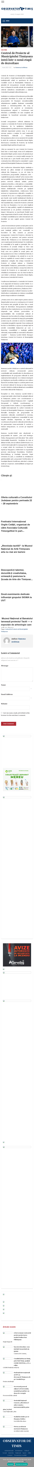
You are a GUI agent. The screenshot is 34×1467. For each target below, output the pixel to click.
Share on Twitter (8, 471)
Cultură (4, 50)
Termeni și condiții (20, 1455)
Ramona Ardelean (21, 67)
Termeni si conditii (21, 1464)
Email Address (7, 694)
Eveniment (18, 1450)
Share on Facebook (3, 471)
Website (4, 704)
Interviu (11, 1453)
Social (5, 1453)
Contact (9, 1455)
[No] (32, 1462)
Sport (24, 1453)
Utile (29, 1453)
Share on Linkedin (12, 471)
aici (25, 1461)
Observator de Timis (17, 1443)
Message (4, 666)
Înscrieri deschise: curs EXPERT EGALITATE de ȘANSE (22, 1349)
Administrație (9, 1450)
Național (18, 1453)
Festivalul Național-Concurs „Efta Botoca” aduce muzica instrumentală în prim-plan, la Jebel (16, 1405)
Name (3, 685)
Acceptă (10, 1464)
